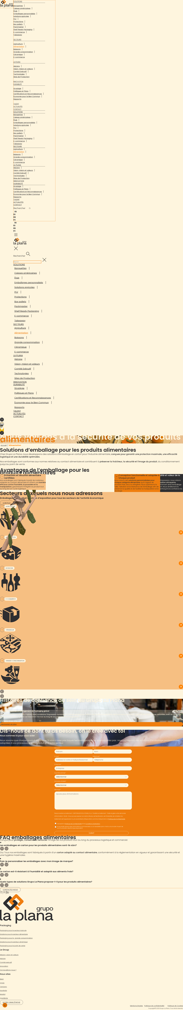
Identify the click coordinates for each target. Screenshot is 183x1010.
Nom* (94, 748)
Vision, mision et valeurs (23, 69)
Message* (57, 789)
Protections (18, 21)
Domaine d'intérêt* (60, 781)
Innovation (18, 81)
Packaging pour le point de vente (12, 946)
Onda (2, 983)
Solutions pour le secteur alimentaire (14, 934)
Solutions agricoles (21, 16)
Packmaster (18, 27)
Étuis (15, 11)
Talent (16, 104)
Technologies (19, 74)
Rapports (17, 99)
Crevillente (4, 998)
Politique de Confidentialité (116, 819)
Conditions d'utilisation (93, 824)
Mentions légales (136, 1006)
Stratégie (17, 88)
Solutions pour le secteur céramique (14, 942)
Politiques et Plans (20, 91)
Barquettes (18, 6)
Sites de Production (21, 77)
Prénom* (57, 748)
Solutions (18, 112)
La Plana (16, 62)
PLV (14, 19)
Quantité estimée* (60, 773)
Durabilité (17, 84)
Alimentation (18, 46)
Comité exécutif (6, 962)
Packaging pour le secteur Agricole (13, 930)
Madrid (2, 994)
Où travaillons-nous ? (8, 970)
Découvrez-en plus (9, 724)
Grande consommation (23, 52)
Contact (17, 109)
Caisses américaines (21, 8)
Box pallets (18, 24)
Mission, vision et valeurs (9, 955)
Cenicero (3, 987)
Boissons (17, 49)
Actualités (17, 106)
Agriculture (18, 44)
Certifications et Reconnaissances (27, 94)
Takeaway (17, 35)
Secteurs (17, 39)
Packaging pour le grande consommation (16, 938)
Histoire (16, 66)
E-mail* (56, 756)
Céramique (18, 54)
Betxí (2, 979)
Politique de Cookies (175, 1006)
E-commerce (19, 32)
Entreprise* (57, 764)
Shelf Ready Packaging (22, 29)
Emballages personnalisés (24, 13)
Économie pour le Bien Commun (26, 96)
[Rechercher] (30, 208)
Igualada (3, 990)
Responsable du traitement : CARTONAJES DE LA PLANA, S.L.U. (73, 813)
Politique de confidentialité (154, 1006)
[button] (91, 692)
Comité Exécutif (20, 71)
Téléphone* (96, 756)
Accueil (4, 445)
